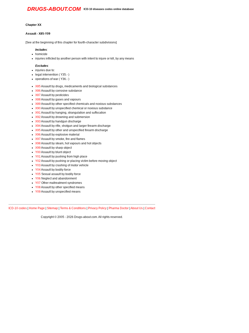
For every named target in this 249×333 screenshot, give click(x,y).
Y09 (38, 191)
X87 (38, 95)
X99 (38, 147)
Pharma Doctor (119, 208)
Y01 (38, 156)
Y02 (38, 161)
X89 (38, 104)
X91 (38, 112)
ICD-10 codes (18, 208)
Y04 (38, 169)
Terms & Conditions (73, 208)
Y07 (38, 183)
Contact (150, 208)
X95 (38, 130)
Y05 (38, 174)
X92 (38, 117)
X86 (38, 90)
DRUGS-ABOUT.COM (54, 9)
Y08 (38, 187)
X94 (38, 125)
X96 (38, 134)
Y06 (38, 178)
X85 (38, 86)
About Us (137, 208)
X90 (38, 108)
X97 (38, 139)
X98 (38, 143)
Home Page (37, 208)
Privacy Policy (97, 208)
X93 (38, 121)
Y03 (38, 165)
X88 (38, 99)
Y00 (38, 152)
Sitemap (52, 208)
